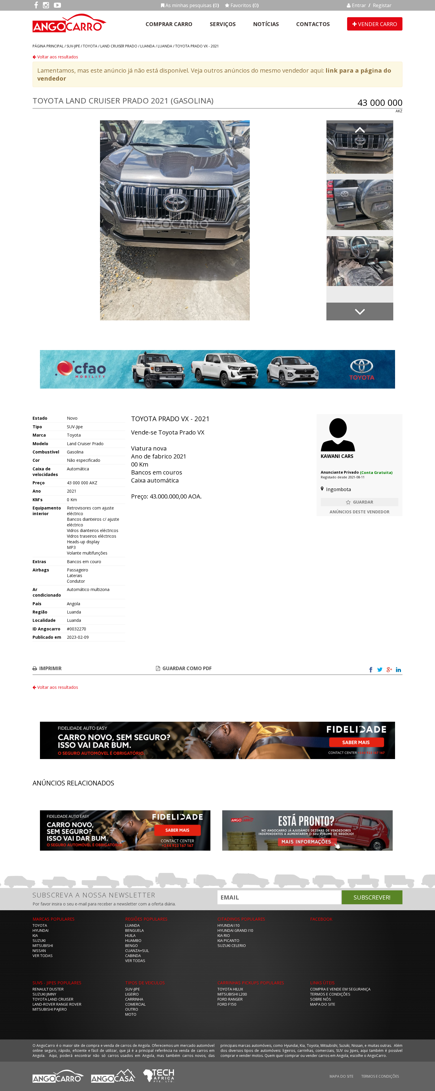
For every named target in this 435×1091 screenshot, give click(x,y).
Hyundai (41, 930)
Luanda (147, 46)
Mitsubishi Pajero (50, 1009)
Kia (35, 935)
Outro (131, 1009)
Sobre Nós (320, 999)
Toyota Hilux (230, 989)
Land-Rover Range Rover (57, 1004)
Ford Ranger (230, 999)
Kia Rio (224, 935)
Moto (130, 1014)
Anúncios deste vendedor (359, 512)
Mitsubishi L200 (232, 994)
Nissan (39, 950)
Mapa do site (322, 1004)
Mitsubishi (43, 945)
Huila (130, 935)
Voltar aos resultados (57, 57)
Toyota (90, 46)
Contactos (313, 24)
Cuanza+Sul (137, 950)
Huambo (133, 940)
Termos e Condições (330, 994)
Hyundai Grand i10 (235, 930)
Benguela (134, 930)
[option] (175, 220)
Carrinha (134, 999)
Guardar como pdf (187, 668)
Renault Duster (48, 989)
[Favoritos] (359, 502)
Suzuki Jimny (44, 994)
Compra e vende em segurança (340, 989)
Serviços (223, 24)
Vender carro (377, 24)
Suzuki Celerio (232, 945)
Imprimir (50, 668)
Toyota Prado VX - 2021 (197, 46)
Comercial (135, 1004)
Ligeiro (132, 994)
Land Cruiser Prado (118, 46)
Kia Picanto (228, 940)
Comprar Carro (169, 24)
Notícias (266, 24)
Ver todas (43, 955)
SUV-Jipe (73, 46)
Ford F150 (227, 1004)
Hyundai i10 (228, 925)
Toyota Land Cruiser (53, 999)
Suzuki (39, 940)
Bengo (131, 945)
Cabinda (133, 955)
